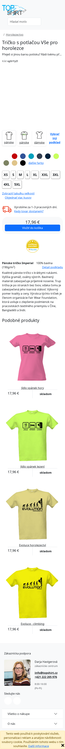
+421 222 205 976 (46, 677)
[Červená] (14, 156)
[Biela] (6, 156)
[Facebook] (17, 700)
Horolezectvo (14, 35)
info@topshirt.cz (46, 673)
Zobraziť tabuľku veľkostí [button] (18, 193)
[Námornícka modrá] (48, 156)
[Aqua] (31, 156)
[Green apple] (56, 156)
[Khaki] (6, 163)
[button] (55, 138)
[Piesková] (14, 163)
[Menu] (61, 11)
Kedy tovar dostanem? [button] (29, 211)
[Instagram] (8, 700)
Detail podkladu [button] (52, 267)
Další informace (38, 746)
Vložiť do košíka (32, 228)
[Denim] (39, 156)
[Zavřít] (62, 745)
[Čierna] (23, 163)
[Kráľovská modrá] (23, 156)
